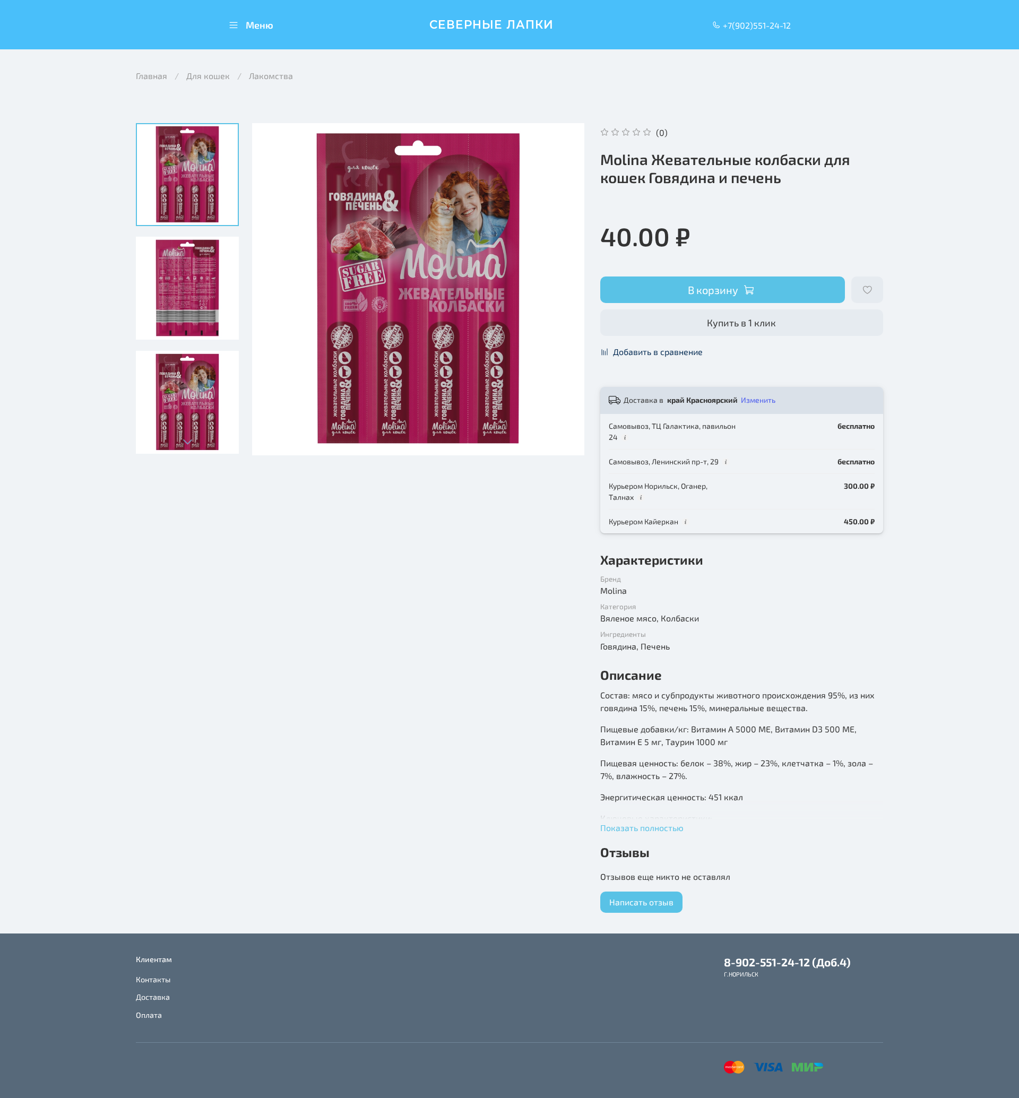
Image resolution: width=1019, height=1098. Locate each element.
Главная (151, 76)
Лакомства (271, 76)
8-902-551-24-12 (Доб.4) (787, 962)
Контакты (153, 979)
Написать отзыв (641, 902)
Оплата (149, 1014)
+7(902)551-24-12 (756, 25)
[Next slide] (187, 441)
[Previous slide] (273, 289)
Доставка (153, 996)
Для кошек (208, 76)
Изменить (758, 399)
